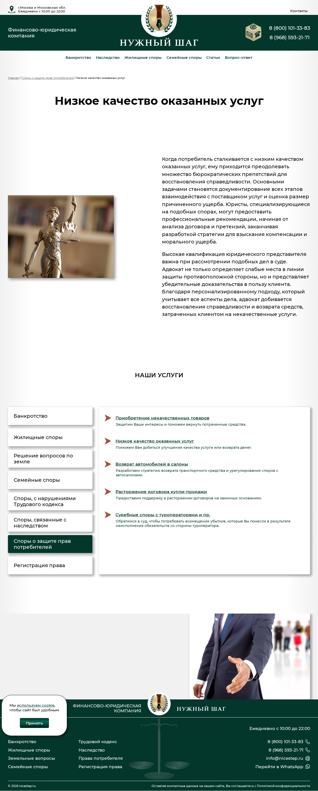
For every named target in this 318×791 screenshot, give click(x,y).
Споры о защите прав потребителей (47, 78)
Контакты (299, 11)
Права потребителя (101, 758)
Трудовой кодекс (98, 741)
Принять (34, 723)
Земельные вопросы (31, 758)
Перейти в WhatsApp (279, 766)
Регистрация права (100, 766)
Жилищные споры (142, 57)
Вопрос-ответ (238, 57)
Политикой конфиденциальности (283, 786)
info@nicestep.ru (284, 758)
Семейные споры (183, 57)
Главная (13, 78)
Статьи (213, 57)
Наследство (108, 57)
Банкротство (78, 57)
